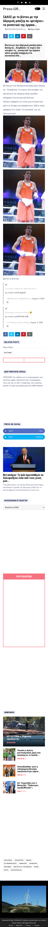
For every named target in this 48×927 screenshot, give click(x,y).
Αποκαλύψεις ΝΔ (16, 870)
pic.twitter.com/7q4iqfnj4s (15, 292)
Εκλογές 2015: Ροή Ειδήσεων (23, 866)
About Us (19, 925)
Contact (36, 925)
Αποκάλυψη (33, 863)
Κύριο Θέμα (35, 29)
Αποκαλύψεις (19, 860)
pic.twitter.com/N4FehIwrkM (16, 316)
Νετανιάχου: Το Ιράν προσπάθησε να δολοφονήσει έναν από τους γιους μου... (23, 477)
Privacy (28, 925)
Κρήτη (6, 870)
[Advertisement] (24, 541)
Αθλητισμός (8, 860)
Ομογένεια (7, 866)
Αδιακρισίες (23, 863)
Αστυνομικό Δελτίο (10, 863)
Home (11, 925)
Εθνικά (36, 866)
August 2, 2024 (38, 298)
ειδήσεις (28, 860)
